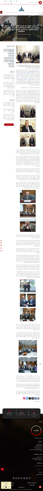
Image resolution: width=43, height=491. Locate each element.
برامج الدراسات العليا (38, 459)
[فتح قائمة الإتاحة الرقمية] (40, 2)
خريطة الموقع (39, 444)
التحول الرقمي (37, 94)
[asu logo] (21, 8)
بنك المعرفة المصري (38, 446)
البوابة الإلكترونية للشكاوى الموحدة (36, 449)
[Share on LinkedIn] (27, 398)
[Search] (1, 12)
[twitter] (14, 1)
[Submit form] (2, 469)
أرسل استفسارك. (9, 414)
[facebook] (16, 1)
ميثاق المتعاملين (32, 484)
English (5, 3)
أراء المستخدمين (39, 474)
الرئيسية (29, 34)
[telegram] (11, 3)
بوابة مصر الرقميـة (38, 448)
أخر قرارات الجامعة (9, 124)
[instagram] (8, 1)
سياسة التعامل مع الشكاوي (32, 482)
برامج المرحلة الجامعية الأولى (36, 458)
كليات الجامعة (39, 456)
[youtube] (11, 1)
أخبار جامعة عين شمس (22, 34)
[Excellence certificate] (6, 485)
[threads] (8, 3)
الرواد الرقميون (22, 79)
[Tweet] (29, 398)
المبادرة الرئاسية (32, 79)
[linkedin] (5, 1)
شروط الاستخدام (21, 487)
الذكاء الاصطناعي (19, 73)
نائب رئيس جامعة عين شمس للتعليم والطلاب (9, 50)
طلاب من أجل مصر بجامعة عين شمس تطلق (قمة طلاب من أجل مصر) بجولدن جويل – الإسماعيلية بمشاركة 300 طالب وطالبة (8, 77)
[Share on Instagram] (24, 398)
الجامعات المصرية (38, 445)
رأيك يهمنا (40, 472)
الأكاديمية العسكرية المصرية (29, 72)
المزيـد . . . (40, 450)
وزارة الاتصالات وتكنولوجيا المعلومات (33, 82)
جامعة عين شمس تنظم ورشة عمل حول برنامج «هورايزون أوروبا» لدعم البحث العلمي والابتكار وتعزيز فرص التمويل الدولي (8, 93)
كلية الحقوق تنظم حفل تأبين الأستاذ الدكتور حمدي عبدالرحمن (8, 110)
